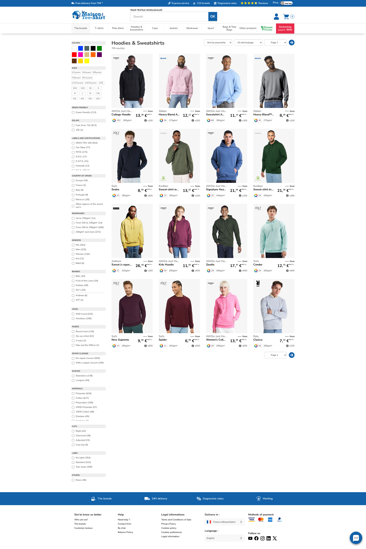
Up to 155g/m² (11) (86, 218)
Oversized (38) (83, 435)
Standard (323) (83, 462)
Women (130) (83, 254)
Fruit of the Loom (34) (87, 280)
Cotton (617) (82, 397)
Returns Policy (125, 532)
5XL (90, 98)
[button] (356, 538)
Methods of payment (261, 514)
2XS (83, 88)
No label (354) (83, 457)
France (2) (81, 185)
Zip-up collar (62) (85, 336)
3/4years (86, 72)
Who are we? (81, 519)
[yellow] (80, 61)
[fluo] (86, 61)
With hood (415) (84, 313)
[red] (74, 54)
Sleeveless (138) (84, 375)
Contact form (124, 524)
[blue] (80, 48)
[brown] (74, 61)
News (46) (81, 479)
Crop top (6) (82, 444)
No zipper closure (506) (88, 358)
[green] (99, 48)
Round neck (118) (85, 331)
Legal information (170, 536)
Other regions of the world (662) (89, 206)
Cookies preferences (171, 532)
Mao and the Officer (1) (87, 345)
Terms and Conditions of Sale (176, 519)
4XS (101, 82)
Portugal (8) (82, 194)
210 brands (203, 3)
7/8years (76, 77)
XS (90, 88)
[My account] (277, 16)
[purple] (99, 54)
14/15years (90, 82)
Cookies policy (168, 528)
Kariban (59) (82, 285)
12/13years (77, 82)
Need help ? (124, 519)
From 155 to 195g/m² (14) (89, 222)
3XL (75, 98)
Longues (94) (82, 380)
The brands (80, 524)
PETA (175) (81, 152)
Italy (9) (79, 189)
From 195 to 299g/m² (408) (90, 227)
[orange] (93, 54)
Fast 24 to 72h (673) (86, 125)
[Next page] (292, 42)
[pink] (80, 54)
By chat (121, 528)
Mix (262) (80, 244)
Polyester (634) (84, 393)
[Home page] (97, 15)
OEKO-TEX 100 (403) (87, 142)
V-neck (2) (81, 340)
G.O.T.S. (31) (82, 161)
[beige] (86, 54)
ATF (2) (79, 299)
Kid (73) (80, 258)
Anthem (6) (81, 295)
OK (212, 16)
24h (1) (79, 129)
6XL (98, 98)
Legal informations (173, 514)
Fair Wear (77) (83, 147)
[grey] (86, 48)
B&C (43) (80, 276)
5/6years (97, 72)
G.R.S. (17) (81, 156)
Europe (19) (82, 180)
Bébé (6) (80, 263)
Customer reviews (83, 528)
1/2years (76, 72)
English (210, 538)
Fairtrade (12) (82, 165)
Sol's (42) (81, 289)
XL (90, 93)
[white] (74, 48)
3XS (75, 88)
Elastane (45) (82, 416)
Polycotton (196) (84, 402)
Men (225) (81, 249)
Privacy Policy (168, 524)
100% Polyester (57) (86, 407)
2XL (98, 93)
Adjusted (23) (83, 440)
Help (121, 514)
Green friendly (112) (86, 112)
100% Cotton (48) (85, 411)
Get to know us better (87, 514)
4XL (82, 98)
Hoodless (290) (84, 318)
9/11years (87, 77)
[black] (93, 48)
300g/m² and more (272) (88, 231)
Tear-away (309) (84, 466)
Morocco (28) (82, 199)
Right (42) (81, 430)
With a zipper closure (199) (90, 362)
